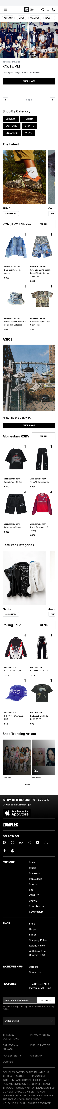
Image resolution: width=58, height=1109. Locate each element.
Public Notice (40, 1045)
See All (29, 784)
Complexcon (36, 906)
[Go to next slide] (52, 100)
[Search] (42, 9)
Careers (33, 966)
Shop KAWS (29, 81)
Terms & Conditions (11, 1036)
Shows (33, 900)
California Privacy (10, 1047)
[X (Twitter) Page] (12, 842)
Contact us (35, 972)
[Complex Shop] (29, 9)
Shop (32, 923)
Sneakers (34, 873)
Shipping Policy (38, 940)
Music (32, 867)
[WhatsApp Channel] (21, 842)
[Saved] (48, 9)
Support (34, 934)
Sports (33, 884)
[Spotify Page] (12, 850)
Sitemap (36, 1055)
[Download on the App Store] (17, 812)
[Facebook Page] (4, 842)
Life (31, 889)
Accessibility (12, 1055)
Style (32, 862)
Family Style (36, 911)
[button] (29, 58)
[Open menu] (6, 9)
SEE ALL (44, 224)
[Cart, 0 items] (53, 10)
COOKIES (8, 1061)
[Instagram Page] (29, 842)
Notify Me (46, 1000)
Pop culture (35, 878)
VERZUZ (34, 895)
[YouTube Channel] (37, 842)
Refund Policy (37, 945)
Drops (32, 929)
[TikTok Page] (4, 850)
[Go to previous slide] (5, 100)
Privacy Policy (40, 1034)
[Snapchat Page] (46, 842)
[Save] (24, 234)
